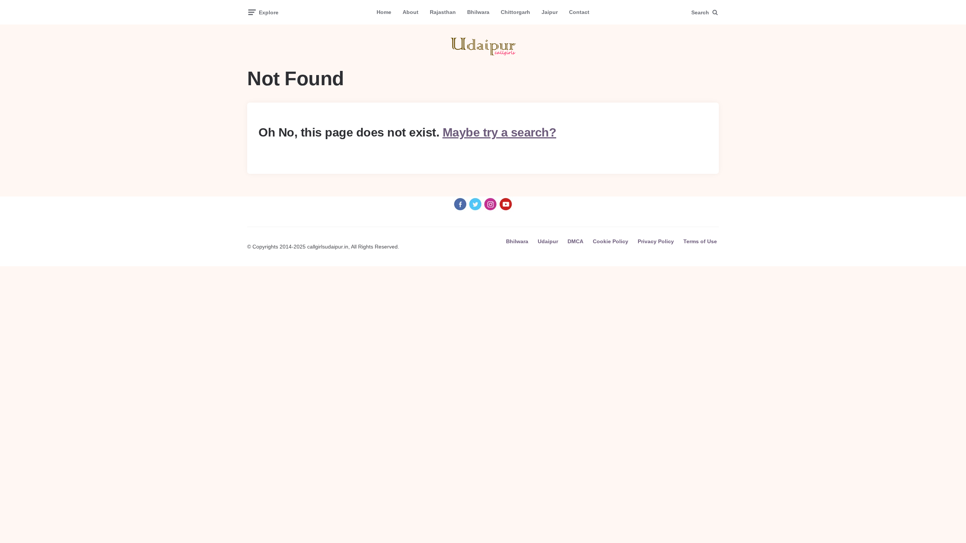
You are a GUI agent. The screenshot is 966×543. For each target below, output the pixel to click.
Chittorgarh (515, 12)
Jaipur (549, 12)
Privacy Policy (656, 241)
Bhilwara (478, 12)
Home (384, 12)
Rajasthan (443, 12)
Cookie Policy (610, 241)
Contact (579, 12)
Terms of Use (700, 241)
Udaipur (548, 241)
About (410, 12)
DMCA (575, 241)
